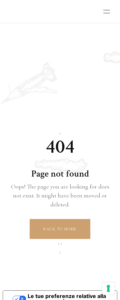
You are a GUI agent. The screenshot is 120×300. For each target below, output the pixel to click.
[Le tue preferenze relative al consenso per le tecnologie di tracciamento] (108, 288)
